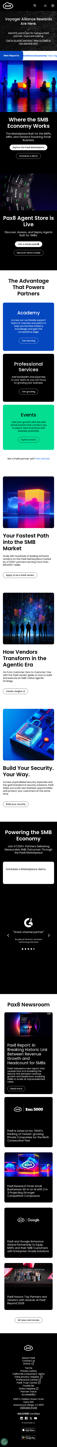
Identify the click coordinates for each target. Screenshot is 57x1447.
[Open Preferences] (4, 1442)
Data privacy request (27, 1377)
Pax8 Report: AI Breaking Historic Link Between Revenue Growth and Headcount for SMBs (27, 1054)
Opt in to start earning (19, 40)
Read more (16, 1088)
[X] (30, 1418)
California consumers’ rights (28, 1374)
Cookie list (28, 1385)
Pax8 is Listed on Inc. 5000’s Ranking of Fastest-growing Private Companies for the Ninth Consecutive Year (28, 1135)
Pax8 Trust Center (27, 1382)
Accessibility (28, 1394)
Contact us (28, 1360)
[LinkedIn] (21, 1418)
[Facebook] (26, 1418)
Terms (28, 1368)
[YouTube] (35, 1418)
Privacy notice (28, 1371)
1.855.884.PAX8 (28, 1408)
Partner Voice (29, 1391)
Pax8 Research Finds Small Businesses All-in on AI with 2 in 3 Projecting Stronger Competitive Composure (27, 1191)
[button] (35, 6)
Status (27, 1363)
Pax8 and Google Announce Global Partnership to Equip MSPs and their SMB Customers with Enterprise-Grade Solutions (28, 1246)
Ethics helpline (27, 1388)
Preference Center (27, 1379)
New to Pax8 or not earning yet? (35, 42)
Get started (42, 458)
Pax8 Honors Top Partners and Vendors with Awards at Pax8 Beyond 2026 (27, 1300)
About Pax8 (28, 1358)
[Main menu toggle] (45, 6)
